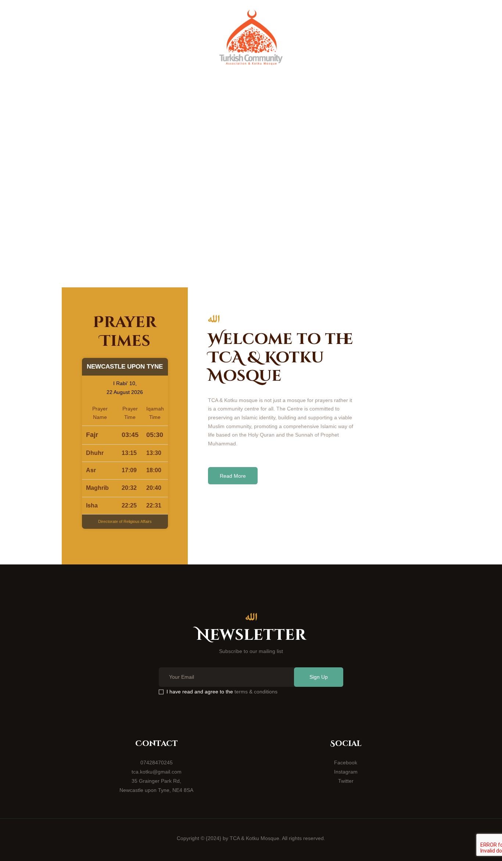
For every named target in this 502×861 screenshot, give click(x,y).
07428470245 (156, 762)
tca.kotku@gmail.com (157, 772)
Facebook (345, 762)
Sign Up (318, 677)
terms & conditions (255, 692)
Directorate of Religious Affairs (125, 521)
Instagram (346, 772)
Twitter (346, 781)
